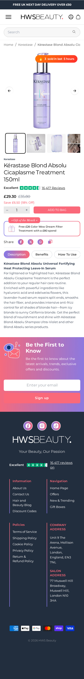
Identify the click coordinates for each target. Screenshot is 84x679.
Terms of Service (25, 532)
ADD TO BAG (57, 210)
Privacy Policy (23, 550)
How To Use (67, 254)
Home (8, 44)
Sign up (42, 398)
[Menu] (8, 17)
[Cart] (78, 17)
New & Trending (62, 500)
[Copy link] (50, 242)
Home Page (59, 488)
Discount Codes (24, 511)
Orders (34, 620)
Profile (49, 620)
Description (17, 254)
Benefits (41, 254)
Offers (54, 494)
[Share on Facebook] (21, 242)
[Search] (74, 32)
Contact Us (21, 494)
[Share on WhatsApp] (40, 242)
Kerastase (25, 44)
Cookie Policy (23, 544)
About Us (19, 488)
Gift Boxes (57, 507)
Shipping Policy (25, 538)
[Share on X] (30, 242)
